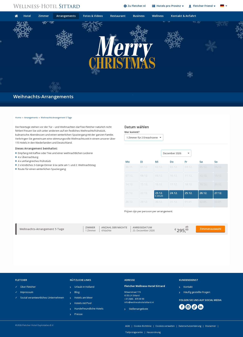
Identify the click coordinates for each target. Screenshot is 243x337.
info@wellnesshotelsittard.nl (139, 302)
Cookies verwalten (165, 325)
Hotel (27, 16)
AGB (127, 325)
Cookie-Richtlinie (142, 325)
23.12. (159, 194)
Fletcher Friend (202, 6)
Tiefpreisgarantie (134, 332)
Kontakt (188, 286)
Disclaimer (210, 325)
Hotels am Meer (83, 297)
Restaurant (117, 16)
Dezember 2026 (172, 153)
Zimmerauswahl (210, 229)
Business (138, 16)
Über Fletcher (28, 286)
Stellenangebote (138, 308)
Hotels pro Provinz (169, 6)
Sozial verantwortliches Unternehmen (42, 297)
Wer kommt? (132, 132)
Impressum (26, 292)
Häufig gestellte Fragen (197, 292)
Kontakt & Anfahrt (183, 16)
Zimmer (43, 16)
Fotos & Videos (93, 16)
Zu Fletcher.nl (137, 6)
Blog (76, 292)
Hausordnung (154, 332)
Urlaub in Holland (84, 286)
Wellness (157, 16)
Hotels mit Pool (83, 303)
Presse (78, 314)
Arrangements (66, 16)
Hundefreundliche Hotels (88, 308)
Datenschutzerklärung (190, 325)
